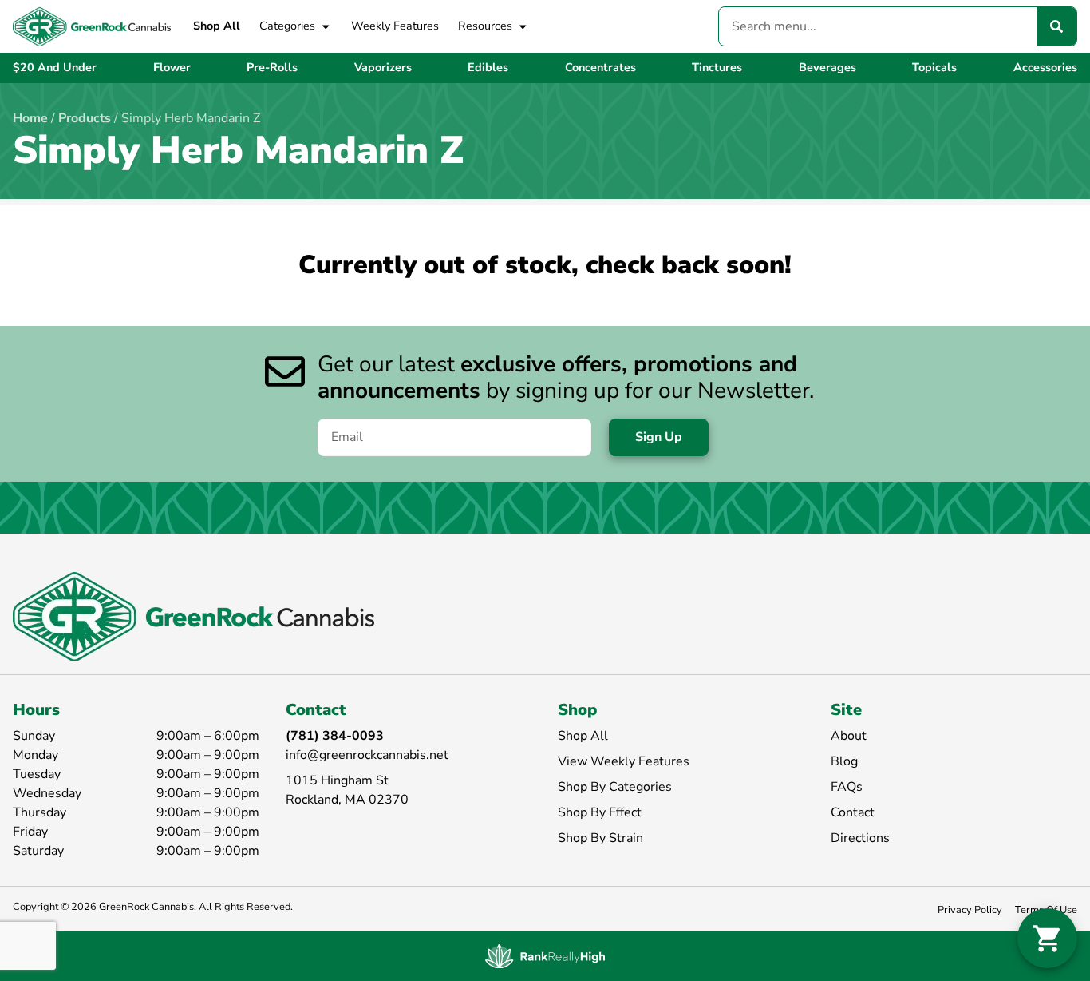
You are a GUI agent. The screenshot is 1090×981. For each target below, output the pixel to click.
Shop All (216, 26)
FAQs (847, 787)
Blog (844, 761)
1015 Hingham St (337, 780)
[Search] (1056, 26)
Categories (287, 26)
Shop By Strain (600, 838)
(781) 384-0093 (335, 736)
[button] (1047, 938)
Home (30, 118)
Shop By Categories (615, 787)
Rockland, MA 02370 (347, 799)
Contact (853, 812)
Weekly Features (395, 26)
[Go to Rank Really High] (545, 956)
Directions (860, 838)
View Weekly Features (623, 761)
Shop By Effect (600, 812)
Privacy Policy (970, 910)
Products (84, 118)
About (849, 736)
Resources (485, 26)
